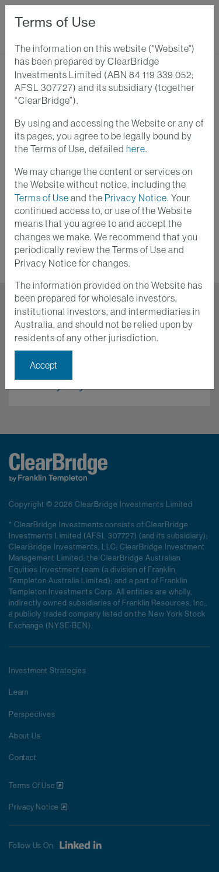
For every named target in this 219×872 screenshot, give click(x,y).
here (135, 148)
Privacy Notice (136, 197)
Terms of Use (42, 197)
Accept (43, 365)
